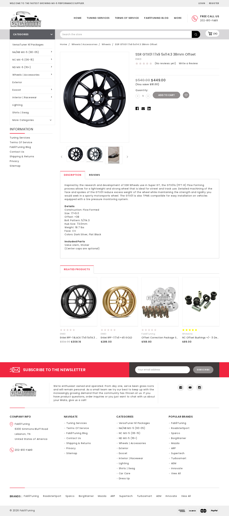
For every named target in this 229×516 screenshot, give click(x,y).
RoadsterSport (180, 428)
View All (176, 473)
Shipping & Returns (22, 156)
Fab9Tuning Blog (156, 18)
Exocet (16, 90)
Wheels (106, 44)
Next (127, 156)
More (177, 18)
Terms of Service (127, 18)
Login (201, 3)
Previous (61, 156)
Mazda (175, 443)
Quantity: (141, 90)
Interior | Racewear (24, 97)
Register (214, 3)
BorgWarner (178, 438)
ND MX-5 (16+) (21, 67)
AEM (173, 463)
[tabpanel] (78, 312)
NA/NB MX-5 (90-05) (25, 52)
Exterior (17, 82)
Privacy (14, 161)
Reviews (94, 175)
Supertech (178, 453)
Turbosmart (178, 458)
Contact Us (17, 151)
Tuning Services (98, 18)
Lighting (17, 105)
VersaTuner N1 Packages (28, 44)
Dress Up (124, 478)
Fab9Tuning (178, 423)
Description (72, 175)
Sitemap (15, 166)
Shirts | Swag (20, 112)
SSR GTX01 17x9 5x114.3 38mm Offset (136, 44)
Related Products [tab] (77, 269)
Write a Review (188, 63)
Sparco (175, 433)
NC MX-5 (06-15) (23, 59)
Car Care (124, 473)
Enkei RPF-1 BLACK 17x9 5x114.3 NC (79, 337)
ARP (173, 448)
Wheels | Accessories (26, 74)
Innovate (177, 468)
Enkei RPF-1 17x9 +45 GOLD (116, 337)
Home (77, 18)
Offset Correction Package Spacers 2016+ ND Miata (172, 337)
